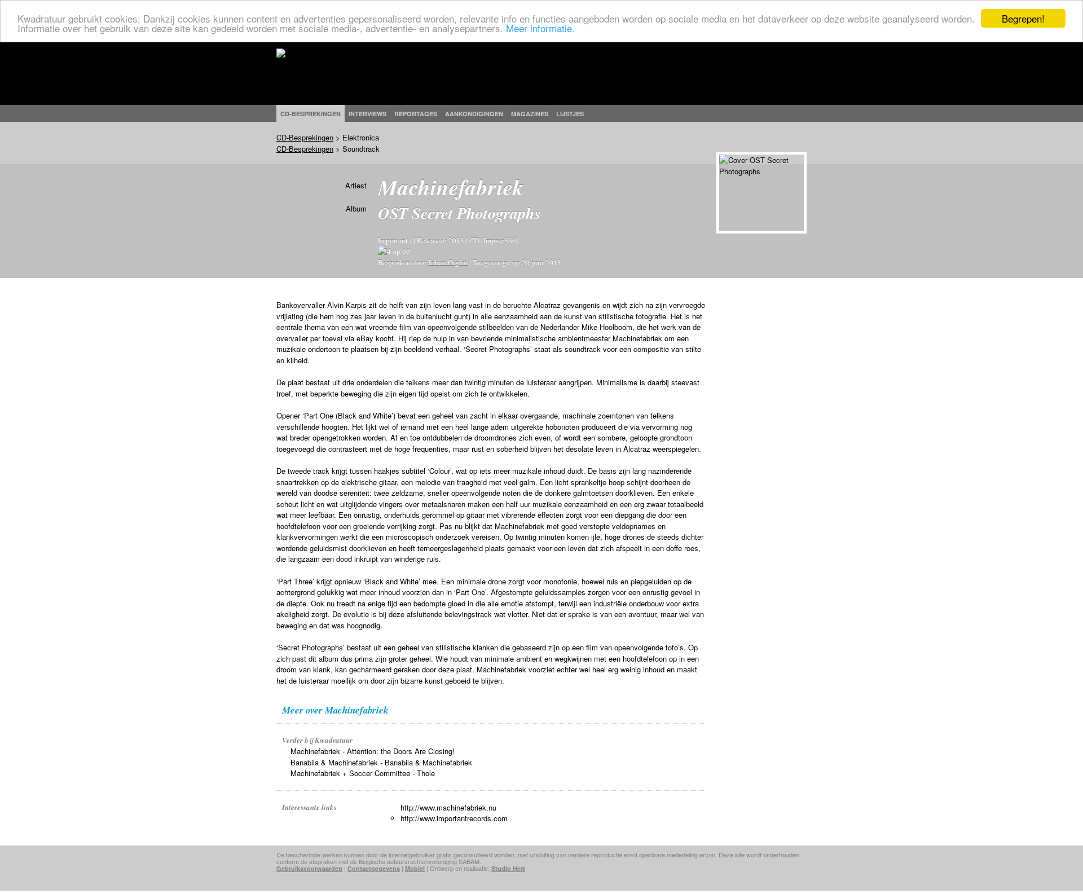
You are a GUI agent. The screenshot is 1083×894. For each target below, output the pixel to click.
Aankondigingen (474, 114)
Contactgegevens (373, 868)
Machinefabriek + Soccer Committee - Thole (362, 773)
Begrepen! (1023, 18)
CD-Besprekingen (304, 137)
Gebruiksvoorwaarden (309, 868)
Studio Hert (508, 868)
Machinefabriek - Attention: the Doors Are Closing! (372, 751)
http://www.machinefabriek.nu (448, 807)
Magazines (529, 114)
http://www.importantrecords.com (454, 818)
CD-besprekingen (310, 114)
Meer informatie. (540, 28)
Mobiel (415, 868)
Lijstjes (570, 114)
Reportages (415, 114)
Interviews (367, 114)
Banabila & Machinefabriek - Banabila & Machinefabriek (381, 762)
